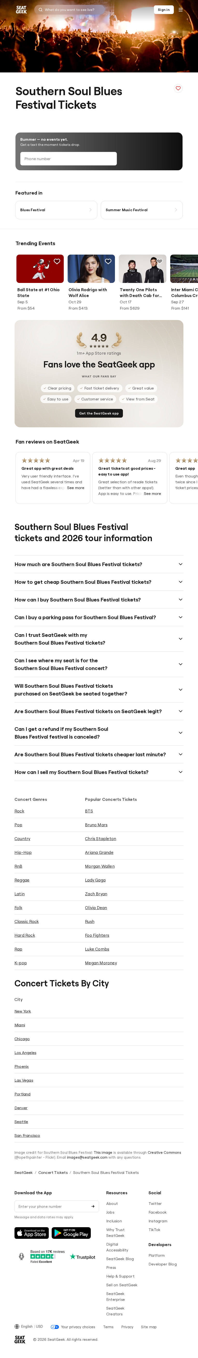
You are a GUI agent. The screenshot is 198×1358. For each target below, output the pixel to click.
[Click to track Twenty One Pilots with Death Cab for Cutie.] (159, 261)
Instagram (157, 1220)
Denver (21, 1107)
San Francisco (27, 1135)
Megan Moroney (101, 962)
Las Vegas (23, 1080)
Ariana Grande (99, 852)
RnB (18, 866)
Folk (18, 907)
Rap (18, 949)
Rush (89, 921)
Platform (156, 1255)
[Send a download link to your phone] (93, 1206)
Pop (18, 824)
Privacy (127, 1327)
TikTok (154, 1229)
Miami (19, 1024)
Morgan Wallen (100, 866)
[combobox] (69, 10)
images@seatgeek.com (87, 1157)
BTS (89, 810)
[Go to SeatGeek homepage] (21, 9)
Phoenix (21, 1066)
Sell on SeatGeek (121, 1284)
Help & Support (120, 1276)
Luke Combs (97, 949)
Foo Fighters (97, 935)
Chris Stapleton (100, 838)
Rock (19, 810)
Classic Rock (26, 921)
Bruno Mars (96, 824)
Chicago (22, 1038)
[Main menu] (181, 10)
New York (22, 1011)
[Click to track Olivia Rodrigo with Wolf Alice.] (108, 261)
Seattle (21, 1121)
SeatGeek (23, 1172)
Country (22, 838)
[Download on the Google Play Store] (71, 1233)
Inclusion (114, 1220)
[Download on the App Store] (31, 1233)
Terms (108, 1327)
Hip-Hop (23, 852)
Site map (149, 1327)
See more (76, 487)
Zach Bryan (96, 893)
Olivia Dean (96, 907)
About (112, 1203)
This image (103, 1152)
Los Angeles (25, 1052)
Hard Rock (24, 935)
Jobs (110, 1212)
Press (111, 1267)
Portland (22, 1094)
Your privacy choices (78, 1327)
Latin (19, 893)
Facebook (157, 1212)
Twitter (155, 1203)
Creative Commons (164, 1152)
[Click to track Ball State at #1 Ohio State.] (57, 261)
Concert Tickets (53, 1172)
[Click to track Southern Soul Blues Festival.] (178, 88)
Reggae (21, 879)
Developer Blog (162, 1264)
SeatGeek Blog (120, 1258)
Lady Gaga (95, 879)
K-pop (20, 962)
